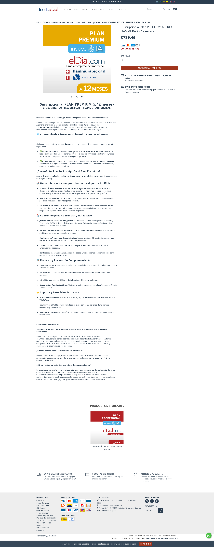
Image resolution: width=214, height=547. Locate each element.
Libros (76, 9)
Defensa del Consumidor (46, 518)
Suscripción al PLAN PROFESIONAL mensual (107, 446)
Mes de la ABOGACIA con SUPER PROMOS (107, 2)
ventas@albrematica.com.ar (111, 505)
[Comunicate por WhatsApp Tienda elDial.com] (209, 535)
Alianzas (61, 22)
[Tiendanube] (47, 536)
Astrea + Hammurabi (76, 22)
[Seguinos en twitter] (157, 501)
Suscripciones (97, 9)
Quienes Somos (42, 510)
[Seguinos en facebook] (152, 501)
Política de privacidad (44, 515)
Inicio (38, 22)
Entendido (145, 544)
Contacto (121, 9)
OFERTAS (67, 9)
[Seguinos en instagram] (147, 501)
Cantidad (125, 56)
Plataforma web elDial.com (42, 506)
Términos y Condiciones (46, 520)
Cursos (85, 9)
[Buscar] (165, 9)
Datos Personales (43, 523)
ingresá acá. (150, 538)
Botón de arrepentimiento (42, 526)
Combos (110, 9)
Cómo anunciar (42, 513)
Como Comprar (42, 503)
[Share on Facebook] (71, 97)
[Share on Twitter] (76, 97)
